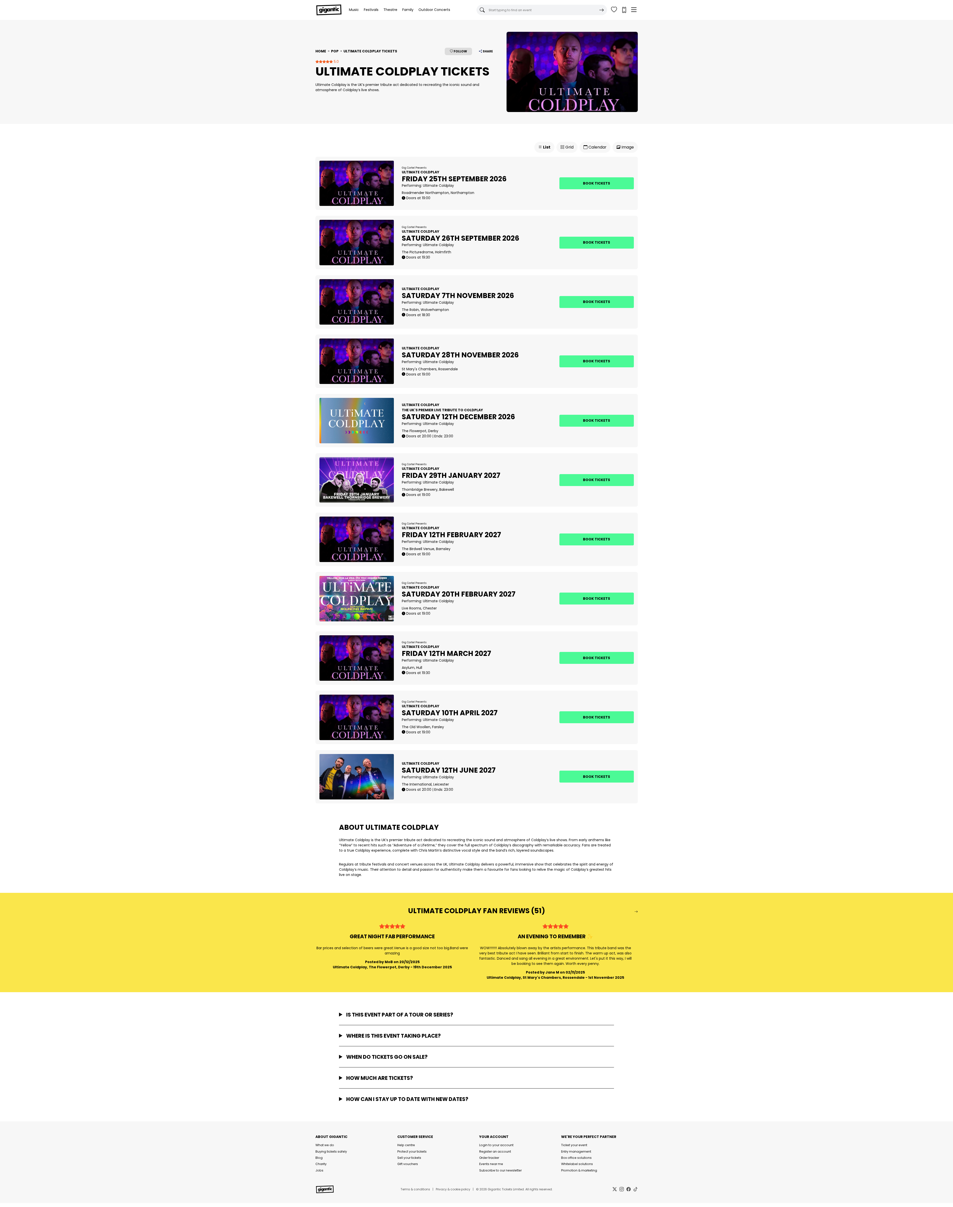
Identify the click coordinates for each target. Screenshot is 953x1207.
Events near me (491, 1164)
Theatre (390, 9)
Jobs (319, 1170)
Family (407, 9)
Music (354, 9)
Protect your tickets (412, 1151)
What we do (324, 1145)
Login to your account (496, 1145)
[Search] (602, 10)
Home (320, 51)
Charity (321, 1164)
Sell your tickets (409, 1158)
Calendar (597, 147)
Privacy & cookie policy (453, 1189)
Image (627, 147)
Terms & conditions (415, 1189)
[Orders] (623, 10)
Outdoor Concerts (434, 9)
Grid (569, 147)
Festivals (371, 9)
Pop (335, 51)
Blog (319, 1158)
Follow (460, 51)
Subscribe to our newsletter (500, 1170)
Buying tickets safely (331, 1151)
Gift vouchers (407, 1164)
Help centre (406, 1145)
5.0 (336, 61)
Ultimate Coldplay (438, 185)
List (546, 147)
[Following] (614, 9)
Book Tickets (596, 183)
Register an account (495, 1151)
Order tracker (489, 1158)
